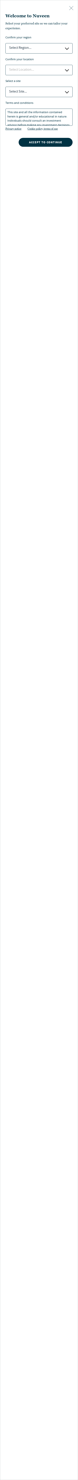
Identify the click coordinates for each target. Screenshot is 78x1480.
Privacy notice (13, 128)
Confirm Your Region (18, 38)
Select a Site (13, 81)
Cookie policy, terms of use (43, 128)
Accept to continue (45, 142)
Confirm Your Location (19, 60)
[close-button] (71, 8)
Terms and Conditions (19, 103)
